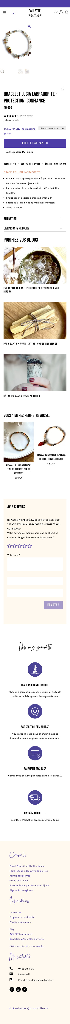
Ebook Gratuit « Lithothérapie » (27, 866)
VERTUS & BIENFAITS (30, 163)
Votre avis (13, 555)
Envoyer (53, 605)
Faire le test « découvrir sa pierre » (29, 870)
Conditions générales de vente (27, 939)
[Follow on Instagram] (18, 989)
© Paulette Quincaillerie (29, 1008)
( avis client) (25, 115)
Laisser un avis (11, 120)
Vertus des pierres (20, 875)
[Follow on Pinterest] (24, 989)
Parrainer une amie (20, 922)
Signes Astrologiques (21, 890)
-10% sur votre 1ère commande (26, 946)
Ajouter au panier (35, 143)
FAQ (12, 929)
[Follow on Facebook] (12, 989)
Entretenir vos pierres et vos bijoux (29, 885)
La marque (15, 912)
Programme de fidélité (22, 917)
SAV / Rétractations (21, 934)
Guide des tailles (19, 880)
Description (10, 163)
